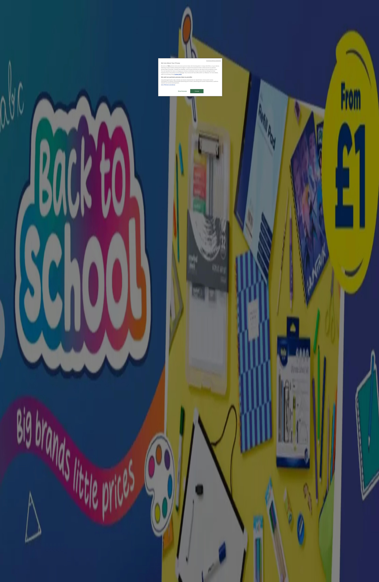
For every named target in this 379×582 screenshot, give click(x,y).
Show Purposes (182, 91)
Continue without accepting (213, 60)
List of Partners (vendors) (168, 85)
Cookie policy (178, 74)
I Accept (197, 91)
